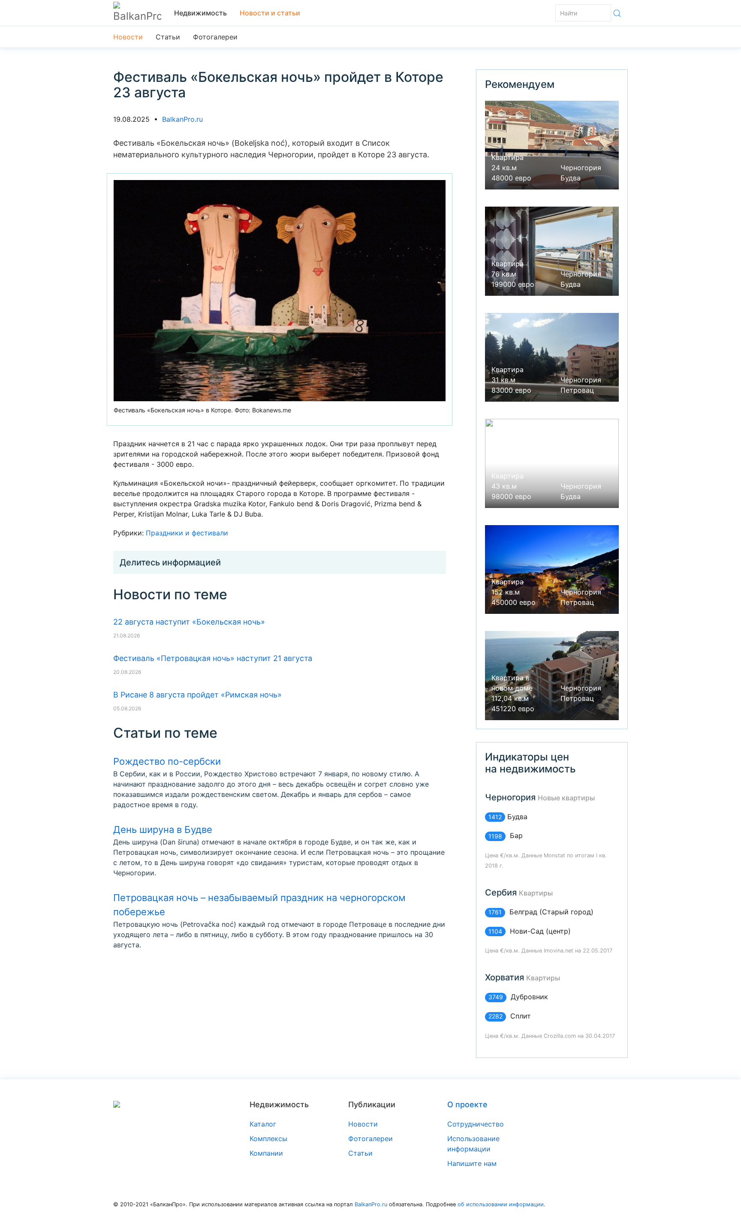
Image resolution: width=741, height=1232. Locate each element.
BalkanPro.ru (182, 119)
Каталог (263, 1124)
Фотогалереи (215, 37)
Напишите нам (472, 1163)
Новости (128, 37)
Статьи (168, 37)
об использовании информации (501, 1204)
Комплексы (268, 1138)
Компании (266, 1153)
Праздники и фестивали (187, 533)
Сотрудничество (475, 1124)
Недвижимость (200, 13)
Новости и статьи (270, 13)
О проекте (467, 1104)
